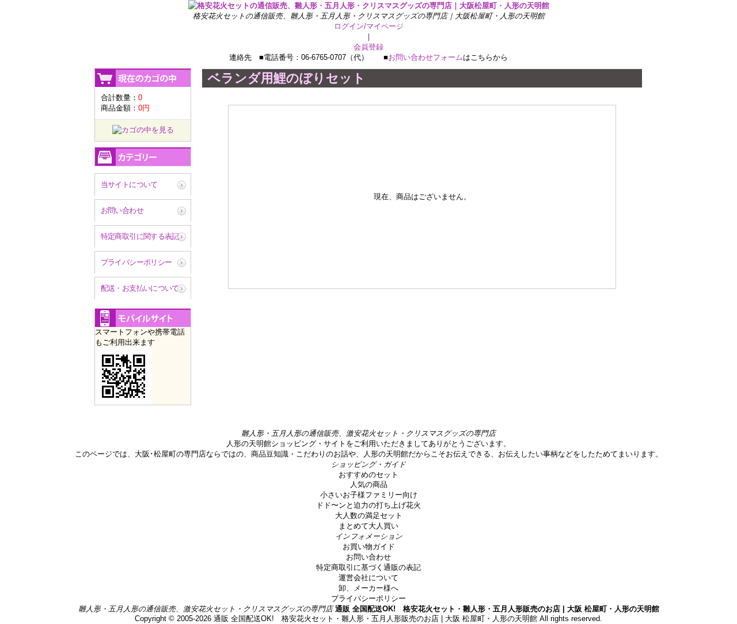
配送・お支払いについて (140, 288)
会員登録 (368, 47)
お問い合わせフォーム (425, 57)
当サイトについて (129, 184)
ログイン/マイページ (369, 26)
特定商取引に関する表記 (140, 236)
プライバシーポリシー (136, 262)
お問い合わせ (122, 210)
